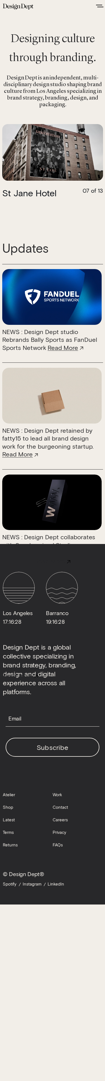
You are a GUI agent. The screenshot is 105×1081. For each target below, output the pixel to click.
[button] (27, 152)
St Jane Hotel (29, 192)
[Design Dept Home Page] (18, 5)
